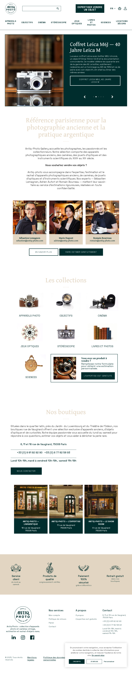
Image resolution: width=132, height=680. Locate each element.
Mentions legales (32, 658)
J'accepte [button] (77, 661)
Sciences (106, 22)
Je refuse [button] (94, 661)
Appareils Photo (10, 22)
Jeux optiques (77, 22)
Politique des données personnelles (54, 658)
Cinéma (42, 22)
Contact (52, 626)
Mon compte (54, 615)
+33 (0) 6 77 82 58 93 (112, 625)
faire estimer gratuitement (81, 252)
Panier (51, 623)
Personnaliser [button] (109, 661)
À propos (80, 615)
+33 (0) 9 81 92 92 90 (111, 621)
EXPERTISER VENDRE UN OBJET (90, 8)
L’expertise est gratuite (98, 376)
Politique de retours (57, 619)
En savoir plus (43, 252)
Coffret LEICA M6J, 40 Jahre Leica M (95, 80)
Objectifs (27, 22)
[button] (84, 96)
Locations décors (122, 22)
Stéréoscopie (59, 22)
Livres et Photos (91, 22)
